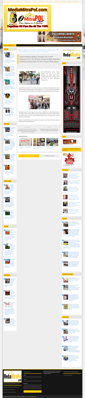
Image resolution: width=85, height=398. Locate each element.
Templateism (26, 396)
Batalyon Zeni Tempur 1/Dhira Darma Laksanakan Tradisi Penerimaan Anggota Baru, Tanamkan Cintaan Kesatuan (71, 189)
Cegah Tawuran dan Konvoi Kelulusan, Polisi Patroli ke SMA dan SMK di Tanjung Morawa (74, 331)
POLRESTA (58, 49)
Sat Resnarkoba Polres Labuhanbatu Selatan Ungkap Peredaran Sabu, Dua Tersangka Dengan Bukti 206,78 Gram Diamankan (74, 297)
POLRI (21, 50)
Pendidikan (57, 1)
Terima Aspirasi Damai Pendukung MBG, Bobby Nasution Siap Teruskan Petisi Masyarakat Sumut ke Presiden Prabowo (74, 322)
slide (30, 50)
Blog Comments (29, 155)
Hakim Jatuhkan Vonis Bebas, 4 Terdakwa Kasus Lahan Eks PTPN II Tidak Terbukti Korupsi (74, 223)
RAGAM (63, 1)
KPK (51, 1)
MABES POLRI (27, 1)
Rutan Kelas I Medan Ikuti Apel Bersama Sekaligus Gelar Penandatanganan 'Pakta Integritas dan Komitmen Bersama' (74, 264)
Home (21, 49)
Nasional (11, 1)
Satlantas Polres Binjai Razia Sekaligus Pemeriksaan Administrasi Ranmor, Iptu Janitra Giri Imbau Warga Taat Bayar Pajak (74, 288)
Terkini (6, 119)
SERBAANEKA (25, 50)
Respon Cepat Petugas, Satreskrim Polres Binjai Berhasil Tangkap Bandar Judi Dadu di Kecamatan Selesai (74, 306)
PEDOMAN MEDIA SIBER (11, 392)
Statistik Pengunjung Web (67, 375)
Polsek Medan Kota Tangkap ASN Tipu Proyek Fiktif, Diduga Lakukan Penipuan (74, 279)
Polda (54, 49)
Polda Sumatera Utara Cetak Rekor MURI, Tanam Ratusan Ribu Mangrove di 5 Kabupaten (74, 182)
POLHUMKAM (19, 1)
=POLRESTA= (41, 1)
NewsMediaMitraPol (32, 49)
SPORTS (69, 1)
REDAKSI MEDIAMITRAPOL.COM (12, 387)
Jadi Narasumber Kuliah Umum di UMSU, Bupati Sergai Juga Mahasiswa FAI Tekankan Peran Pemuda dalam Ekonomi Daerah (74, 339)
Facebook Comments (50, 155)
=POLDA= (34, 1)
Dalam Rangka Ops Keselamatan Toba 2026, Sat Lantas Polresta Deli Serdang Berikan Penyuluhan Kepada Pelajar (74, 358)
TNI (47, 1)
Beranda (5, 1)
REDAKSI (75, 1)
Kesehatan (26, 49)
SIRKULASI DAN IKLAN (10, 389)
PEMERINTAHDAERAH (42, 49)
